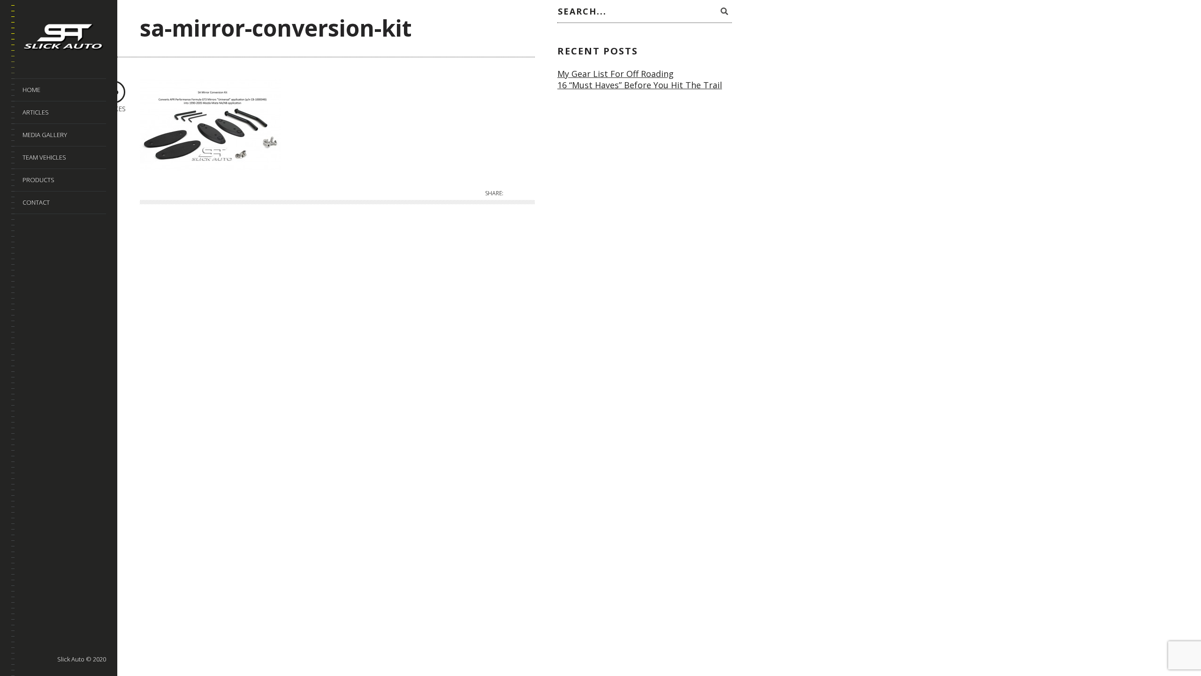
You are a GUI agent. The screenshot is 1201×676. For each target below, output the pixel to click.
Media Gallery (45, 135)
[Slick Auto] (64, 38)
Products (38, 180)
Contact (36, 202)
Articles (36, 112)
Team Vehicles (44, 157)
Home (31, 89)
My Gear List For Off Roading (615, 73)
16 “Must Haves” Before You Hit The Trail (639, 85)
